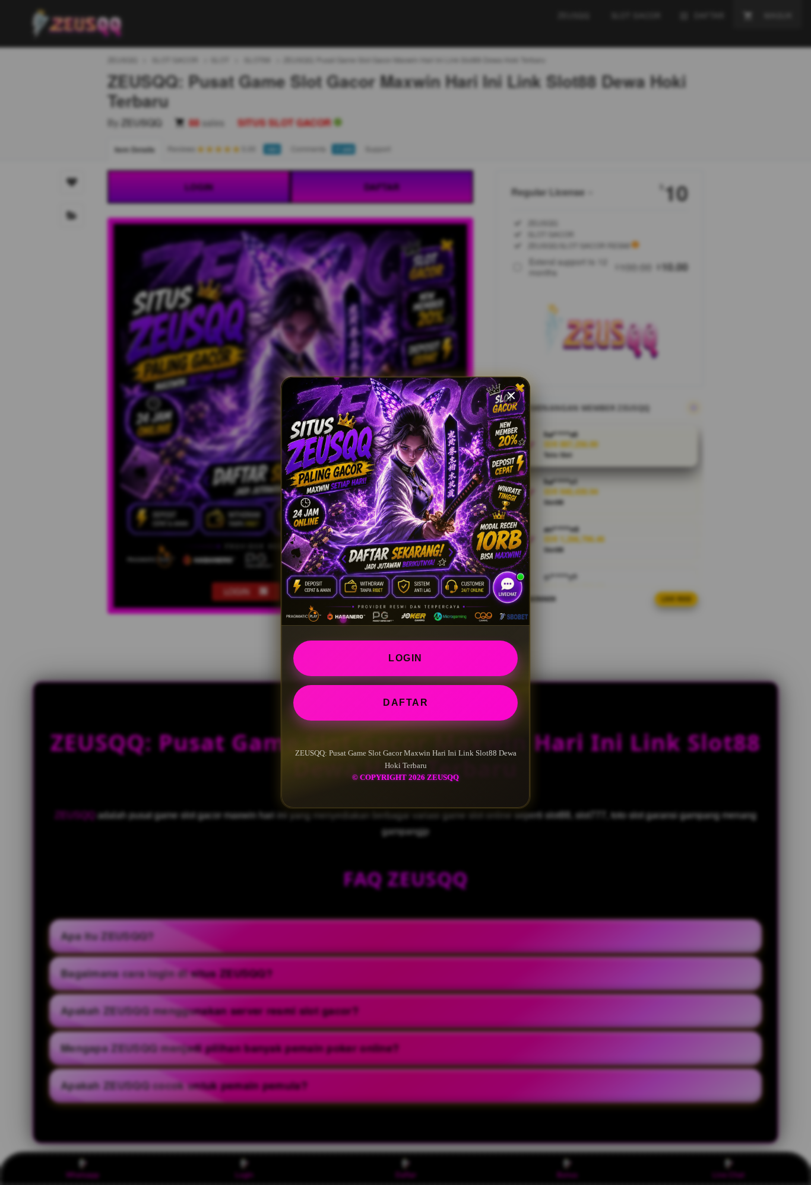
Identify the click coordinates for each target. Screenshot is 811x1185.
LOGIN (405, 658)
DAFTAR (405, 702)
